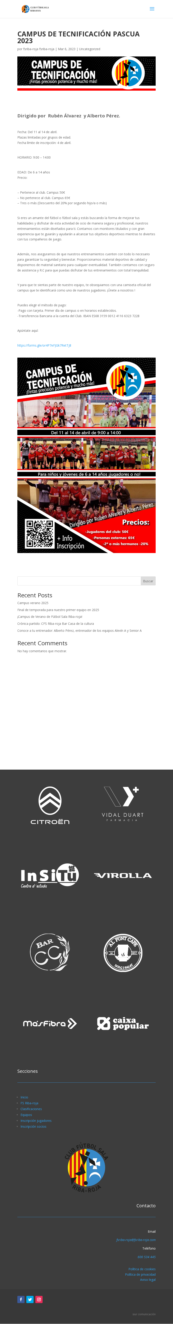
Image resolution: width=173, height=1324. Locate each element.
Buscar (148, 581)
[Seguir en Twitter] (30, 1299)
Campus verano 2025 (32, 603)
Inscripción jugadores (36, 1120)
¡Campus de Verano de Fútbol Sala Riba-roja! (49, 616)
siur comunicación (144, 1314)
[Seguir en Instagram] (39, 1299)
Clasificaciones (31, 1109)
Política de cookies (142, 1269)
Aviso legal (148, 1279)
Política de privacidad (140, 1274)
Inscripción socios (33, 1126)
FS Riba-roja (29, 1103)
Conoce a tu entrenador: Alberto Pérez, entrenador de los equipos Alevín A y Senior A (79, 630)
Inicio (24, 1097)
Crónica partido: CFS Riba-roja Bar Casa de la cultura (55, 623)
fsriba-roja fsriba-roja (38, 49)
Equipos (26, 1115)
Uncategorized (89, 49)
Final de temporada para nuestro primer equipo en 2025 (58, 610)
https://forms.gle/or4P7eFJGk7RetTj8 (44, 345)
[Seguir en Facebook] (21, 1299)
